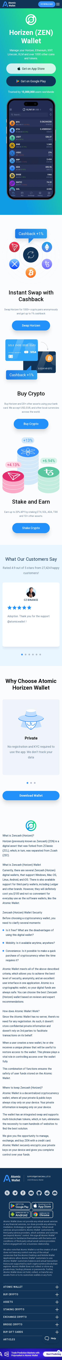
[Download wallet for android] (20, 1206)
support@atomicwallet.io (39, 1177)
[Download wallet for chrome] (42, 1214)
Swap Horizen (31, 325)
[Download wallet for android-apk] (20, 1214)
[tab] (22, 654)
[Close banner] (58, 1351)
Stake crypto (31, 528)
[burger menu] (58, 4)
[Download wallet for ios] (42, 1205)
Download (47, 4)
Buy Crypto (31, 424)
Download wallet (31, 795)
